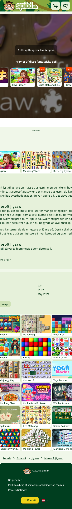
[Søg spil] (65, 6)
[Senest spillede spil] (55, 6)
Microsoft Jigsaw (53, 458)
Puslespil (21, 458)
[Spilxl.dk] (20, 5)
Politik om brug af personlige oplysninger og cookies (36, 485)
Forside (7, 458)
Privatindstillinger (17, 490)
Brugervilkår (15, 480)
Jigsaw (35, 458)
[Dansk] (45, 500)
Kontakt (31, 500)
